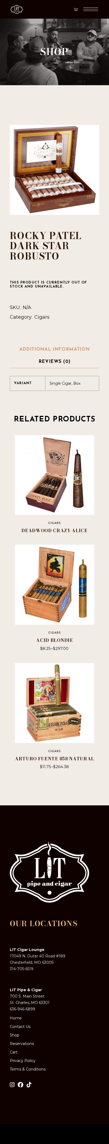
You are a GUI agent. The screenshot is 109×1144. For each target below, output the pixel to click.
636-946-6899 (22, 1009)
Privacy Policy (22, 1060)
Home (16, 1018)
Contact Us (20, 1026)
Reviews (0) (54, 361)
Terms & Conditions (28, 1069)
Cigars (41, 317)
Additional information (54, 349)
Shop (14, 1035)
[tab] (55, 349)
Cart (13, 1052)
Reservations (22, 1043)
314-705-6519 (21, 968)
